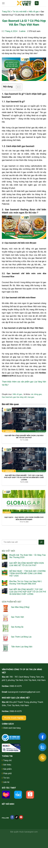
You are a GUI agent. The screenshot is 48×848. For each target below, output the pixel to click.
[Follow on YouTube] (21, 817)
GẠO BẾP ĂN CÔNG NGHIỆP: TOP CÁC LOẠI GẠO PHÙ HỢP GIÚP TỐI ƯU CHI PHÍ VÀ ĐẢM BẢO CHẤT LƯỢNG (27, 591)
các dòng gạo (36, 394)
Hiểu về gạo (34, 11)
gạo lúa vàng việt (20, 397)
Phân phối (7, 773)
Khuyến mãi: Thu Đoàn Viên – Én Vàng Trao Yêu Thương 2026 (27, 556)
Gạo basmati (7, 397)
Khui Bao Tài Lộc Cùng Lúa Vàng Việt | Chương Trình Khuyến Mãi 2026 (25, 582)
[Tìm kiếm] (37, 3)
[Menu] (3, 3)
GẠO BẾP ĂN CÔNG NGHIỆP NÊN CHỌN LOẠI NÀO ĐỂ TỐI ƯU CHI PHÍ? (26, 564)
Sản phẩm (7, 769)
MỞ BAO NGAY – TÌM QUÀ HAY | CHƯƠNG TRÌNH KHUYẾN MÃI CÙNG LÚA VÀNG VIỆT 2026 (27, 573)
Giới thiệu (7, 765)
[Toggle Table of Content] (17, 87)
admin (22, 31)
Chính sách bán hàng (12, 728)
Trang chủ (7, 760)
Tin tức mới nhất (19, 11)
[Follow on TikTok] (17, 817)
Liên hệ (6, 782)
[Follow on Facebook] (12, 817)
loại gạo (31, 397)
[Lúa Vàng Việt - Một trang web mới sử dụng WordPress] (24, 3)
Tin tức (6, 778)
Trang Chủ (6, 11)
